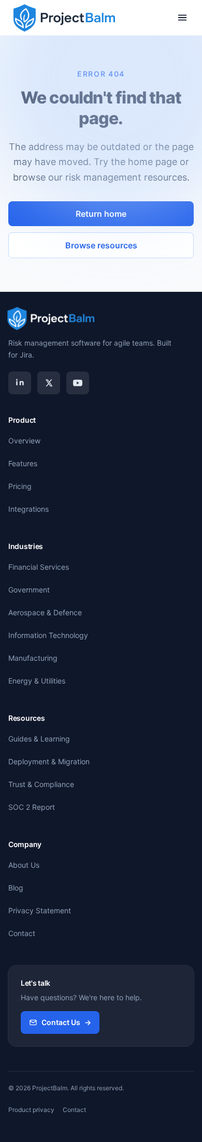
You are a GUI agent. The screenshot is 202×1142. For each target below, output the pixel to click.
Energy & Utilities (36, 680)
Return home (101, 214)
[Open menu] (182, 17)
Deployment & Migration (49, 761)
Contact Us (66, 1022)
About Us (23, 865)
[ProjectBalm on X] (48, 383)
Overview (24, 440)
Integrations (28, 509)
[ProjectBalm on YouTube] (77, 383)
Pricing (20, 486)
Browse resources (101, 245)
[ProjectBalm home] (63, 17)
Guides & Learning (39, 738)
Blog (15, 887)
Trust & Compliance (41, 784)
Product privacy (31, 1110)
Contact (21, 933)
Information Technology (48, 635)
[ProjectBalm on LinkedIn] (19, 383)
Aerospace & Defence (45, 612)
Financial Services (38, 566)
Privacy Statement (39, 910)
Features (22, 463)
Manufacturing (32, 658)
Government (29, 589)
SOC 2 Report (31, 807)
